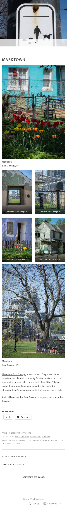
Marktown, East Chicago (14, 374)
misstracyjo (24, 433)
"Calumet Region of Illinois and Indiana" (29, 440)
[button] (17, 192)
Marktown (35, 436)
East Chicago (22, 436)
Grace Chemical (11, 464)
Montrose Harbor (16, 456)
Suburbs (46, 436)
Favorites (17, 443)
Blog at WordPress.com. (33, 499)
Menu (36, 43)
